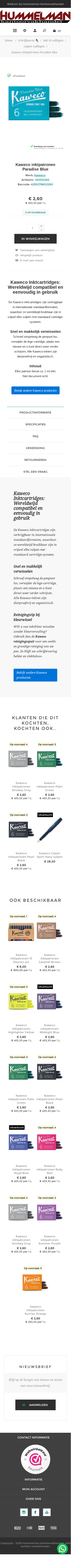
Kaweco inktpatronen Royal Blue (21, 1169)
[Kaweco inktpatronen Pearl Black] (21, 830)
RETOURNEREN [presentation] (35, 460)
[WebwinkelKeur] (35, 1459)
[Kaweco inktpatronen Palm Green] (49, 759)
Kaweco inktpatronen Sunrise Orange (35, 1310)
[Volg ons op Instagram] (24, 1512)
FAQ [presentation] (35, 436)
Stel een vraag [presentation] (35, 471)
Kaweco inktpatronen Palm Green (50, 786)
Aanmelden (38, 1405)
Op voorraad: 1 (18, 916)
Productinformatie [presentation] (35, 412)
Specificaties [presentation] (35, 424)
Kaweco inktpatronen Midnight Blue (49, 1028)
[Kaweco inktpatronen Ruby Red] (49, 1142)
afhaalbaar (19, 75)
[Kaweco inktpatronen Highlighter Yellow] (21, 1002)
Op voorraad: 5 (33, 1268)
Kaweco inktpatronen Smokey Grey (21, 786)
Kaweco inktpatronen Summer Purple (50, 1240)
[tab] (35, 412)
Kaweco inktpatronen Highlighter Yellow (21, 1028)
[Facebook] (35, 1512)
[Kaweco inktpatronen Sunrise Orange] (35, 1283)
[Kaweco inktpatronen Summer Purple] (49, 1213)
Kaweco (39, 175)
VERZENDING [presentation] (35, 448)
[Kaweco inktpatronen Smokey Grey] (21, 759)
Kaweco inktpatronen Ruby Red (50, 1169)
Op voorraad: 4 (19, 744)
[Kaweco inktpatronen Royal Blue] (21, 1142)
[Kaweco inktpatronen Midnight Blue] (49, 1002)
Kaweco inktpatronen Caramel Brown (49, 958)
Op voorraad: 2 (19, 814)
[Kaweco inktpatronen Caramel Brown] (49, 931)
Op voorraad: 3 (47, 744)
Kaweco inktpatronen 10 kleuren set (21, 958)
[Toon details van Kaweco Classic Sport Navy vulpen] (49, 830)
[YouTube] (47, 1512)
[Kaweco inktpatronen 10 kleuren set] (21, 931)
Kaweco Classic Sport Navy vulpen (50, 855)
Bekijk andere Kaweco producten (35, 390)
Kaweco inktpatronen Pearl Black (21, 856)
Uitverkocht (45, 814)
